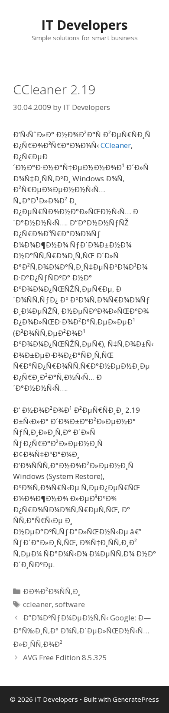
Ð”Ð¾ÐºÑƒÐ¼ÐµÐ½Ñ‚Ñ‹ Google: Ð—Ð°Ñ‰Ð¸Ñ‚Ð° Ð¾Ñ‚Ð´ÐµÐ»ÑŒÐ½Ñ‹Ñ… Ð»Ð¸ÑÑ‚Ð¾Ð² (82, 631)
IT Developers (84, 25)
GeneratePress (136, 699)
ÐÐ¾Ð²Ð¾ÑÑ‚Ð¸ (51, 591)
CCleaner (116, 145)
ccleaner (37, 604)
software (70, 604)
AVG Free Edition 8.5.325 (65, 657)
